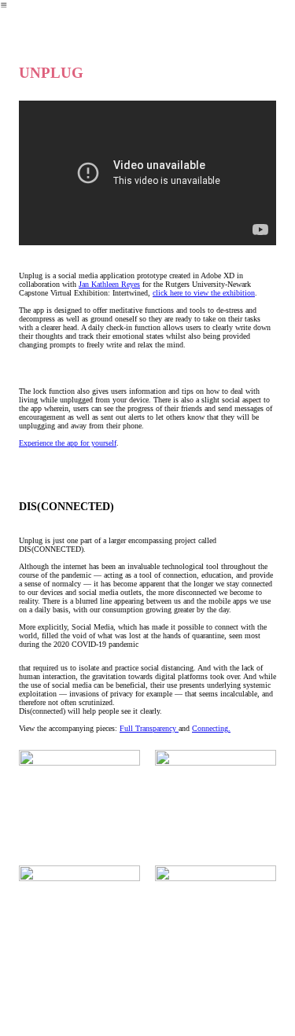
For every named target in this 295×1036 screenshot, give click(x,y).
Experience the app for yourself (67, 443)
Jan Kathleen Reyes (109, 284)
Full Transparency (149, 728)
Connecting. (211, 728)
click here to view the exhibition (204, 292)
